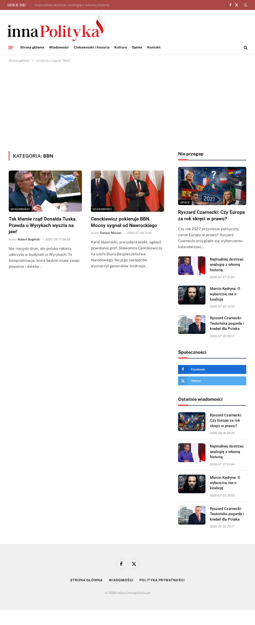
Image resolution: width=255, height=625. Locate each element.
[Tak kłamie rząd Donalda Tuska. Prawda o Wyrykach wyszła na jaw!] (45, 191)
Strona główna (32, 47)
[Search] (245, 47)
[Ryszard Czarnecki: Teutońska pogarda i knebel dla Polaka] (191, 324)
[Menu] (10, 47)
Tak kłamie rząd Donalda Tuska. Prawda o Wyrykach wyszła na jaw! (43, 225)
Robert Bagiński (29, 239)
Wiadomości (59, 47)
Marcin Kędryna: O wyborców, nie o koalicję (225, 294)
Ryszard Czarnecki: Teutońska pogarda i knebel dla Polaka (227, 323)
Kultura (120, 47)
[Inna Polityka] (56, 28)
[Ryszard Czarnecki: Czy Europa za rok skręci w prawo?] (212, 186)
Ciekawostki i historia (92, 47)
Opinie (137, 47)
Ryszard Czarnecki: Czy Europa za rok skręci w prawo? (211, 215)
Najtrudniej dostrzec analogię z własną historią (72, 5)
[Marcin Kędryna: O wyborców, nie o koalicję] (191, 295)
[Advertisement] (127, 106)
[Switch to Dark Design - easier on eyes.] (245, 5)
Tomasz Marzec (111, 233)
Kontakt (154, 47)
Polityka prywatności (162, 580)
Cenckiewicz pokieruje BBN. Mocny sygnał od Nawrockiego (124, 222)
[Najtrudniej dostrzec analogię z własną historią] (191, 265)
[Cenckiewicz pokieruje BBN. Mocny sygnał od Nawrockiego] (127, 191)
